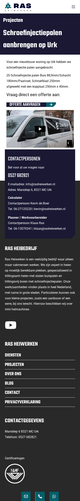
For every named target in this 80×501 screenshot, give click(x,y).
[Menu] (73, 6)
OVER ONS (13, 374)
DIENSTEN (13, 355)
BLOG (9, 383)
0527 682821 (27, 437)
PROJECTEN (14, 364)
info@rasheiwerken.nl (40, 184)
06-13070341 (23, 228)
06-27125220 (23, 209)
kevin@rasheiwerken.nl (49, 209)
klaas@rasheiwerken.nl (50, 228)
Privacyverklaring (22, 402)
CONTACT (12, 392)
